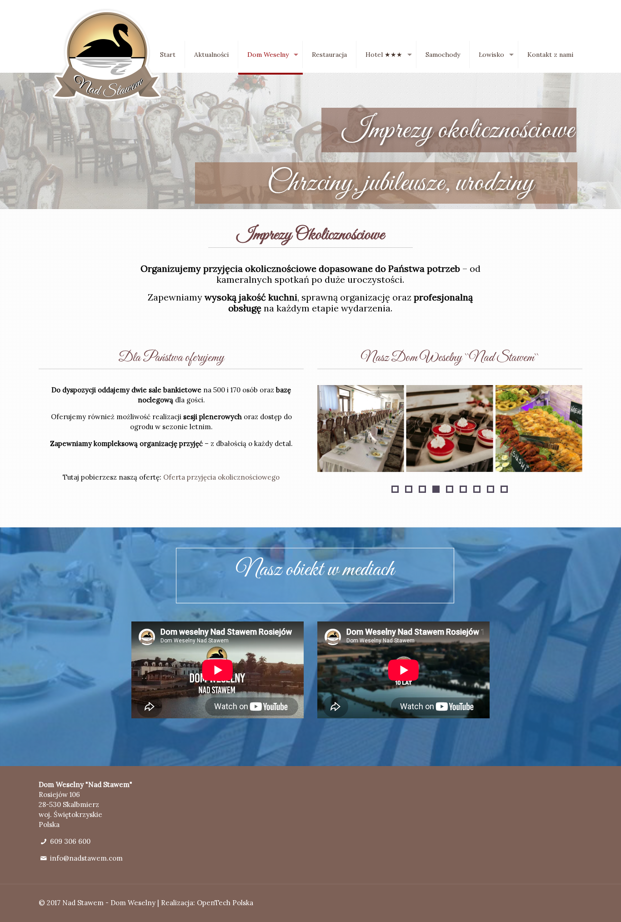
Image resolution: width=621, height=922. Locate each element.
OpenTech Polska (225, 902)
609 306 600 (70, 841)
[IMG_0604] (360, 428)
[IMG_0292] (449, 428)
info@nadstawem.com (86, 858)
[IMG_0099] (539, 428)
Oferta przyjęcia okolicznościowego (221, 477)
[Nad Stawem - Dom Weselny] (107, 55)
